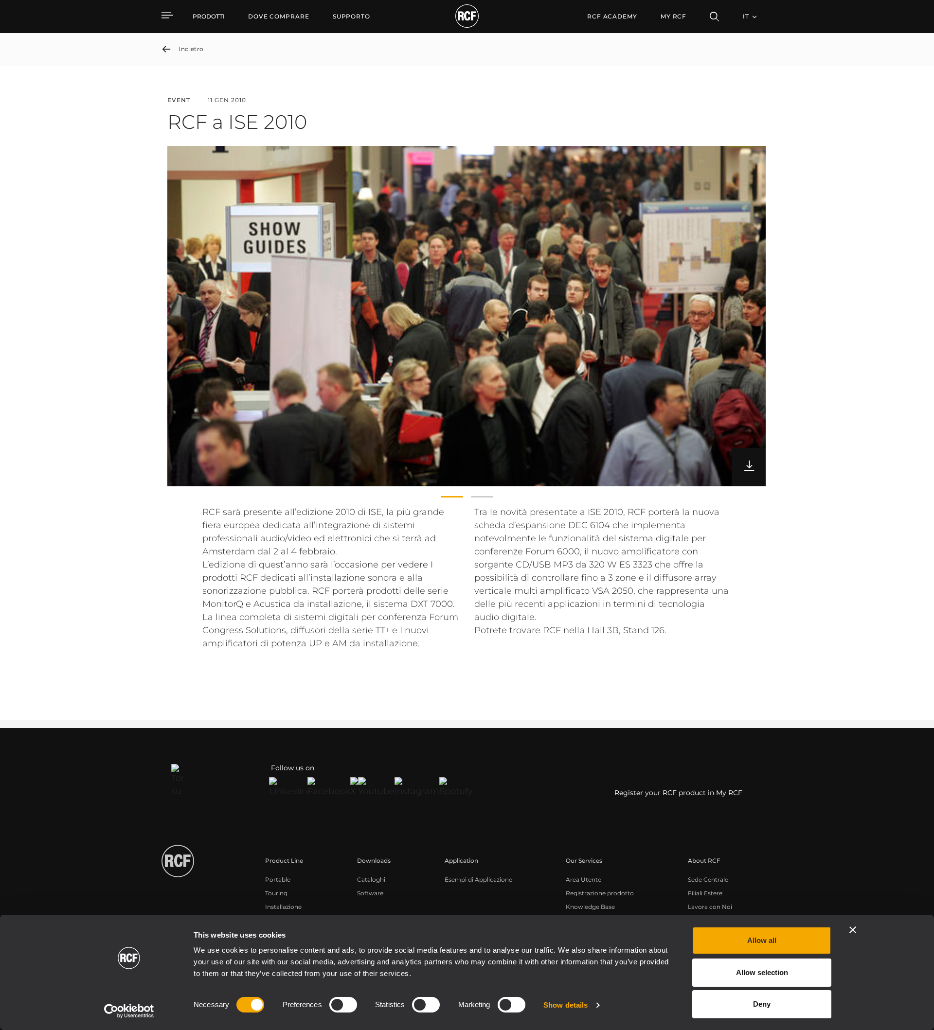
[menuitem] (278, 16)
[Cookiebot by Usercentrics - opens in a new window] (129, 1011)
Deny (762, 1004)
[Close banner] (852, 929)
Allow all (761, 940)
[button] (452, 497)
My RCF (673, 16)
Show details (565, 1005)
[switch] (343, 1004)
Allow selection (762, 972)
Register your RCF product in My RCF (678, 792)
